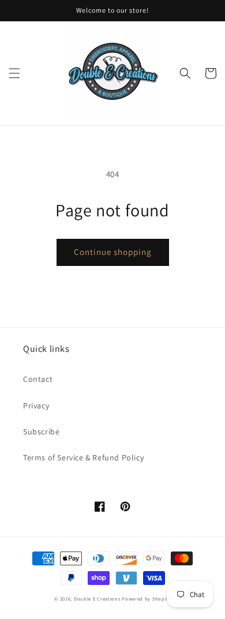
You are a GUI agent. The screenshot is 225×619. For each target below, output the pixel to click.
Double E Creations (97, 598)
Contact (37, 379)
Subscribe (41, 431)
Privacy (36, 405)
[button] (14, 73)
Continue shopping (113, 251)
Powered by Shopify (146, 598)
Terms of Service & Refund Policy (83, 457)
